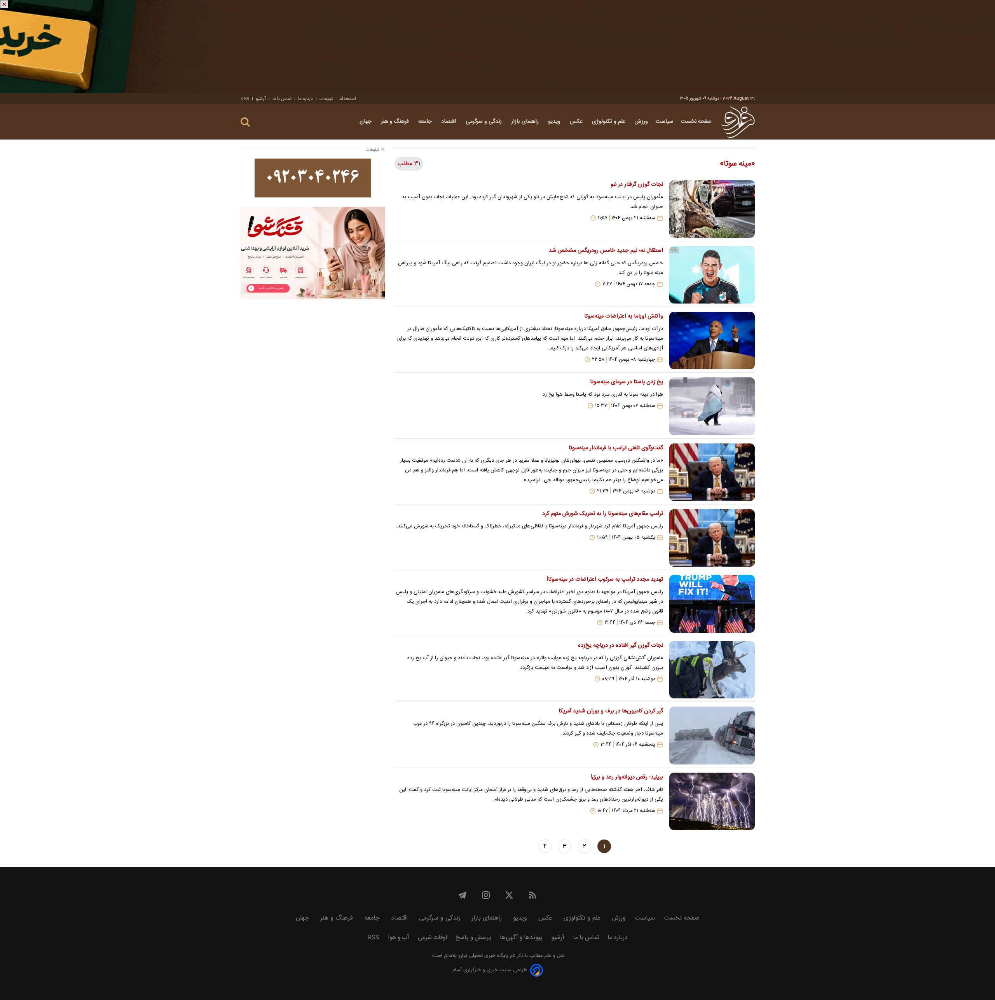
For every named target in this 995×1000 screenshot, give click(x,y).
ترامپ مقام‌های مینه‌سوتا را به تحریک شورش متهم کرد (602, 513)
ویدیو (555, 121)
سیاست (664, 121)
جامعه (425, 121)
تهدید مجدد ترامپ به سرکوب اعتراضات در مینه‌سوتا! (605, 579)
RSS (245, 98)
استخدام (347, 98)
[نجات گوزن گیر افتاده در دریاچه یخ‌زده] (712, 669)
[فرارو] (738, 121)
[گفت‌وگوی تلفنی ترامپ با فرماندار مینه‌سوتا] (712, 472)
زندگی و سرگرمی (484, 121)
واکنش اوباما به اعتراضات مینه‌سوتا (623, 316)
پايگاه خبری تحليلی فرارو (482, 956)
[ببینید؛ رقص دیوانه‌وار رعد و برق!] (712, 801)
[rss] (532, 895)
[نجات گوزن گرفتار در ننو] (712, 208)
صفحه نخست (696, 121)
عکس (577, 121)
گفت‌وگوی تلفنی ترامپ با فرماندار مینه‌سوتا (616, 448)
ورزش (641, 121)
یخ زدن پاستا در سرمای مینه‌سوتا (626, 382)
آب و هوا (398, 937)
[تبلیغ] (497, 46)
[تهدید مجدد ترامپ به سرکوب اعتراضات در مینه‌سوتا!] (712, 603)
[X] (509, 895)
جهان (366, 121)
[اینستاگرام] (486, 895)
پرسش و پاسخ (473, 937)
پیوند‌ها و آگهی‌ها (521, 937)
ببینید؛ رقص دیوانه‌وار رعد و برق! (627, 777)
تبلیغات (326, 98)
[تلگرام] (462, 895)
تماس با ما (282, 98)
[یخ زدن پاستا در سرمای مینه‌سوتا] (712, 406)
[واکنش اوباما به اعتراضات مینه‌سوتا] (712, 340)
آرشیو (261, 98)
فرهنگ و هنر (395, 121)
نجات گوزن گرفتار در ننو (637, 184)
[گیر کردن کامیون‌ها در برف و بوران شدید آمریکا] (712, 735)
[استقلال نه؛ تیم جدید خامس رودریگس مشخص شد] (712, 275)
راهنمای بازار (525, 121)
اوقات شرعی (432, 937)
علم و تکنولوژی (609, 121)
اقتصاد (449, 121)
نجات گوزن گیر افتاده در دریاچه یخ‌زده (620, 645)
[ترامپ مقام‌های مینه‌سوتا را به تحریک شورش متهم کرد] (712, 538)
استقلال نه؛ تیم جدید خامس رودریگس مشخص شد (606, 250)
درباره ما (305, 98)
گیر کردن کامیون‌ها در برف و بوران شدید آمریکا (611, 711)
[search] (245, 122)
